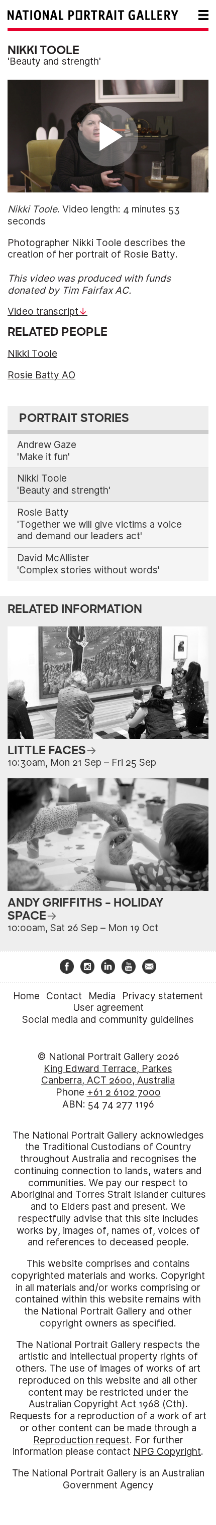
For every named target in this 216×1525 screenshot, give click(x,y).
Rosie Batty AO (41, 375)
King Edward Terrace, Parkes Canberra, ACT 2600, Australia (108, 1074)
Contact (64, 996)
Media (102, 996)
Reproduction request (81, 1440)
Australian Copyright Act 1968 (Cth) (107, 1404)
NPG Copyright (167, 1451)
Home (26, 996)
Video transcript (43, 311)
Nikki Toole (32, 353)
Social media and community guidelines (108, 1019)
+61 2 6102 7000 (124, 1092)
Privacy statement (162, 996)
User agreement (108, 1007)
